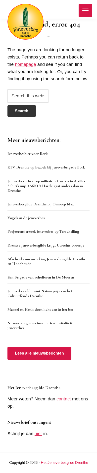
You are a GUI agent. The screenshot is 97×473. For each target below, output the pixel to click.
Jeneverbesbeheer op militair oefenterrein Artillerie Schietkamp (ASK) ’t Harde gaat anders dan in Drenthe (47, 186)
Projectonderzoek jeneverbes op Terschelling (43, 231)
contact (63, 398)
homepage (25, 64)
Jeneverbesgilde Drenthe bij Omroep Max (40, 204)
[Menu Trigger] (85, 10)
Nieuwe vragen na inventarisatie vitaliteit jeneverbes (39, 325)
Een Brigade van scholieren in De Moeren (40, 277)
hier (38, 433)
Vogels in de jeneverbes (26, 217)
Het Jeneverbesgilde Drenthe (64, 462)
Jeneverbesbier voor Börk (27, 153)
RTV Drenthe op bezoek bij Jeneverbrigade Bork (46, 167)
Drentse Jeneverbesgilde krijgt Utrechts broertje (45, 245)
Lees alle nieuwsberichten (39, 353)
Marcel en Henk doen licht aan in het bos (40, 309)
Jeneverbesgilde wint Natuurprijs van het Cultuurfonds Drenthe (39, 293)
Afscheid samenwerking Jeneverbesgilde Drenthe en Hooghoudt (46, 261)
